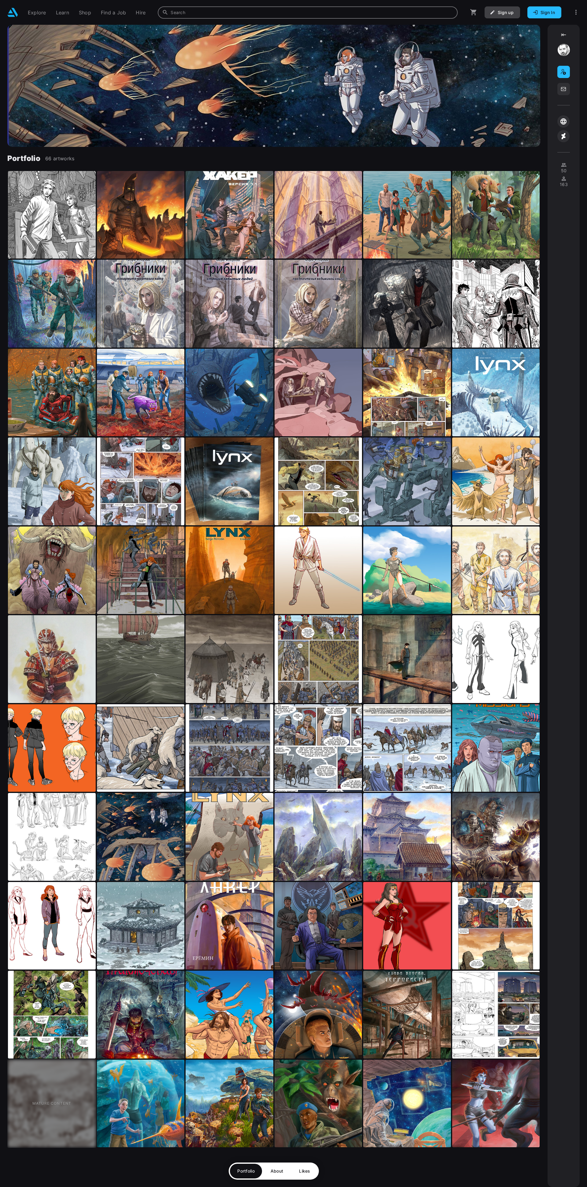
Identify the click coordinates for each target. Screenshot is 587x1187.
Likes (304, 1171)
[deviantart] (563, 136)
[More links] (576, 12)
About (277, 1171)
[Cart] (473, 12)
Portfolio (246, 1171)
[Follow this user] (563, 72)
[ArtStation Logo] (12, 12)
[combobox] (308, 12)
